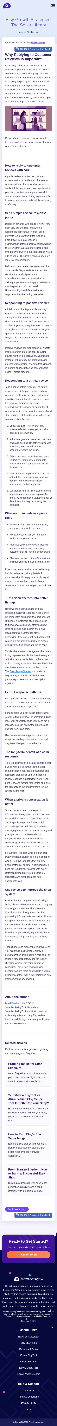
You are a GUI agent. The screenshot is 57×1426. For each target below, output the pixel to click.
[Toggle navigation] (55, 5)
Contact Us (28, 1390)
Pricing (28, 1409)
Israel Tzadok (38, 42)
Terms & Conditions (28, 1396)
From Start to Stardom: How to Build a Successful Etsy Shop (28, 1173)
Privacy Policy (28, 1403)
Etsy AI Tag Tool (28, 1355)
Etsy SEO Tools (28, 1343)
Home (20, 32)
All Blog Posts (33, 32)
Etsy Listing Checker (20, 671)
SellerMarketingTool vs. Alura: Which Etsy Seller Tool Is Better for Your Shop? (28, 1099)
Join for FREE (28, 1254)
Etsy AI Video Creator (28, 1374)
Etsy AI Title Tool (28, 1361)
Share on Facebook (39, 49)
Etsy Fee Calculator (28, 1336)
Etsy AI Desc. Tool (28, 1368)
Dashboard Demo (28, 1349)
